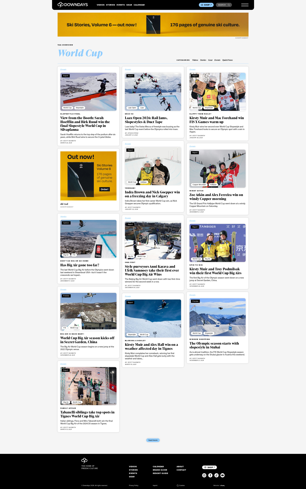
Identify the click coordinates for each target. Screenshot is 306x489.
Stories (110, 5)
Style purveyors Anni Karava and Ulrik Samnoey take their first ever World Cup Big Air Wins (152, 270)
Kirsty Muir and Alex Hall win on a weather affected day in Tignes (151, 346)
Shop (207, 4)
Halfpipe (143, 182)
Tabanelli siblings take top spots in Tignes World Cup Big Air (87, 414)
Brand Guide (160, 470)
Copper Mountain (199, 184)
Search (222, 4)
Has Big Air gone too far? (79, 265)
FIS (74, 255)
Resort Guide (160, 473)
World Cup (67, 107)
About (180, 466)
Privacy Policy (133, 485)
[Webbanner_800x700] (88, 175)
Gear (129, 5)
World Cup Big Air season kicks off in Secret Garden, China (87, 340)
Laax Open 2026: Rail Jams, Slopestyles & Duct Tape (146, 120)
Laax (142, 107)
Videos (100, 5)
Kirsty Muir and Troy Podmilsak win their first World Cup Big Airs (215, 271)
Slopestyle (80, 107)
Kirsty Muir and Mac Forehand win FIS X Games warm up (216, 120)
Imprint (155, 485)
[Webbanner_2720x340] (153, 25)
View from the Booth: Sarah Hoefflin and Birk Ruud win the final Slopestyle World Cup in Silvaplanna (85, 124)
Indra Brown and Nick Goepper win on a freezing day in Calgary (152, 194)
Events (121, 5)
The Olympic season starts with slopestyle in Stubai (214, 345)
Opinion (66, 223)
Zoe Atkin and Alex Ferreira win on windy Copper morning (216, 196)
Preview (66, 296)
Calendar (139, 5)
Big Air (65, 255)
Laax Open (132, 107)
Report (65, 75)
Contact (181, 470)
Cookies (182, 485)
